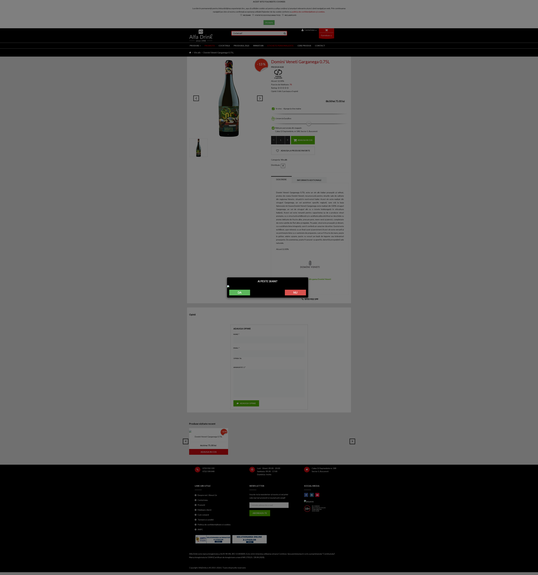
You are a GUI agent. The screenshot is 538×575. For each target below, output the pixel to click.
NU (295, 292)
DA (240, 292)
